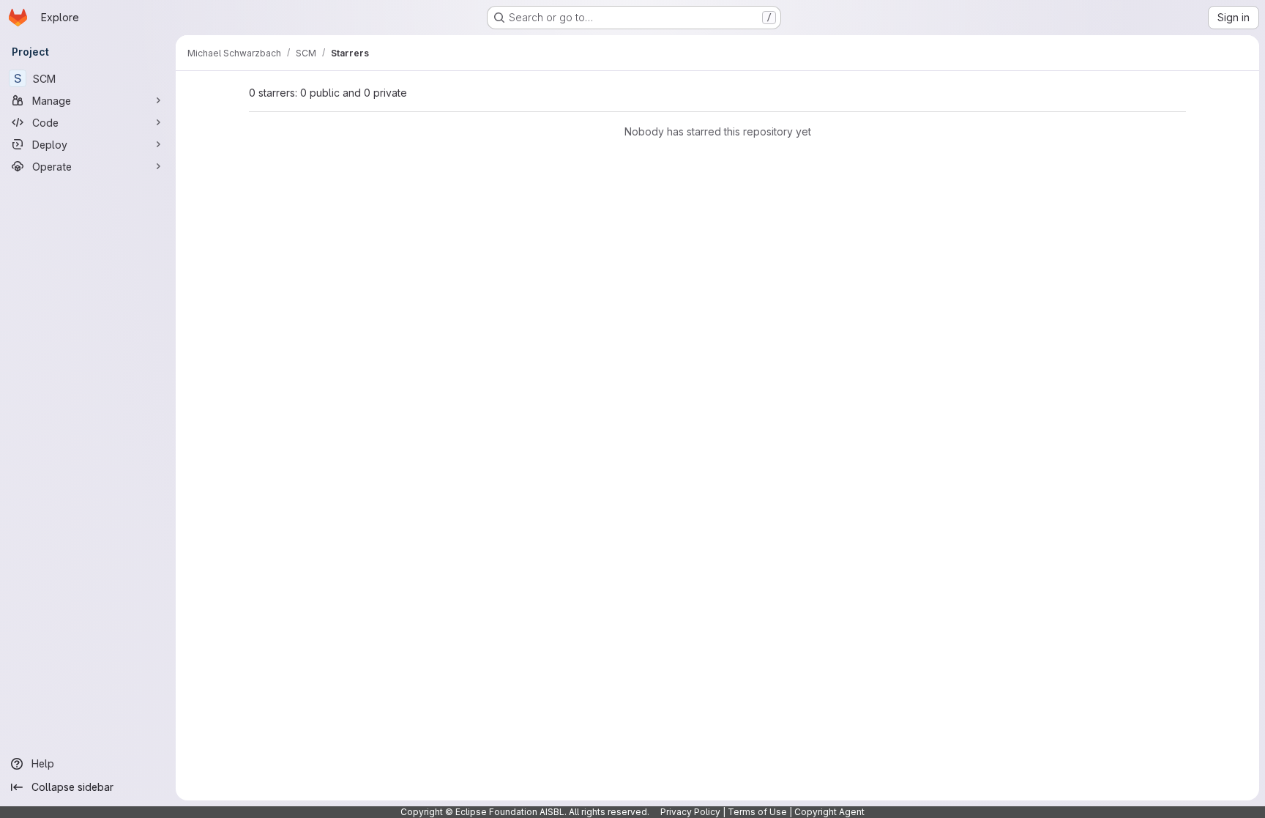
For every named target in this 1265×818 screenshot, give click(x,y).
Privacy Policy (690, 811)
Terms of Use (757, 811)
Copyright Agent (829, 811)
